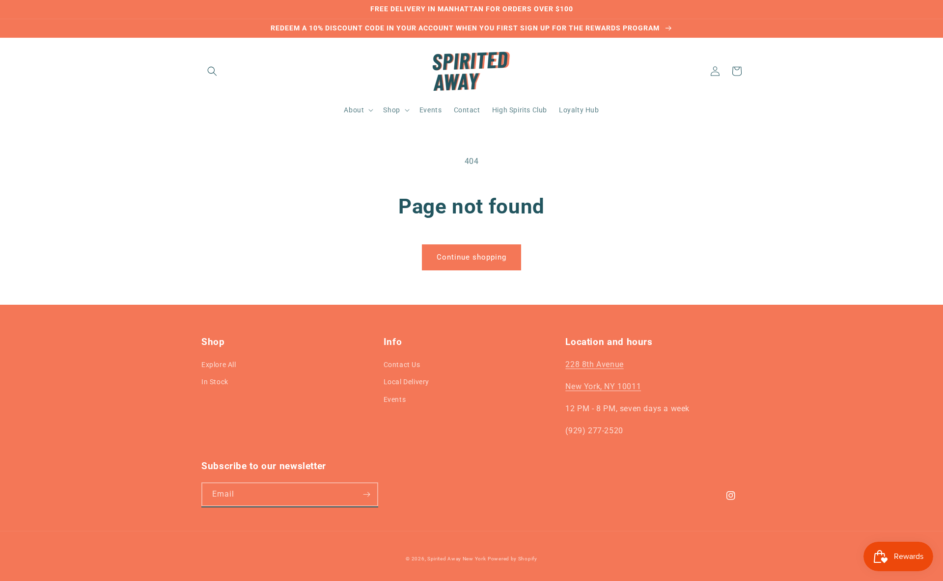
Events (395, 399)
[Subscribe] (366, 494)
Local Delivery (406, 382)
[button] (212, 71)
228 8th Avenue (594, 364)
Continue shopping (471, 257)
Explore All (218, 365)
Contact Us (402, 365)
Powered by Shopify (512, 558)
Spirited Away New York (456, 558)
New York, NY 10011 (603, 386)
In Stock (214, 382)
